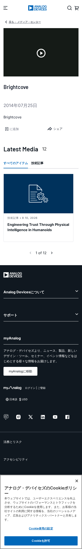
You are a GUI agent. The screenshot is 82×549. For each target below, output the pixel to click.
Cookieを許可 (41, 540)
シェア (58, 128)
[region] (41, 512)
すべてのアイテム (15, 163)
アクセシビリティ (15, 459)
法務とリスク (12, 442)
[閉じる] (77, 481)
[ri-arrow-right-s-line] (51, 252)
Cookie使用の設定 (41, 528)
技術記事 (37, 163)
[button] (22, 129)
